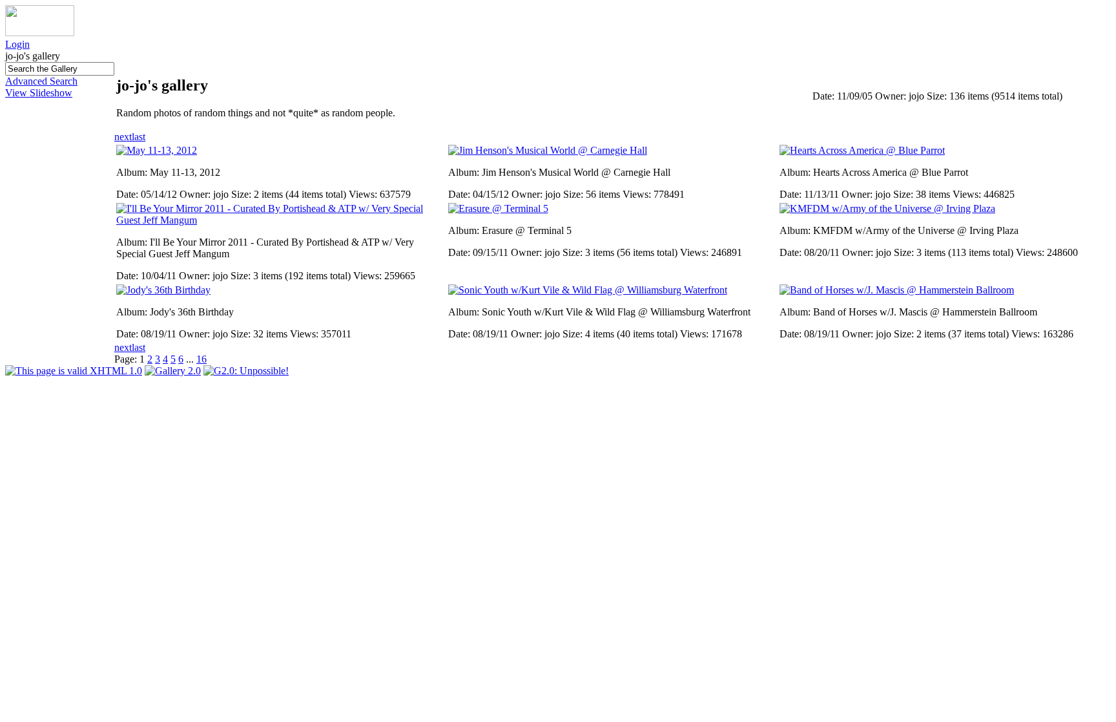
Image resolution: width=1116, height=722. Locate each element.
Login (17, 44)
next (123, 136)
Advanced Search (41, 81)
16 (201, 359)
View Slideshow (38, 92)
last (138, 136)
